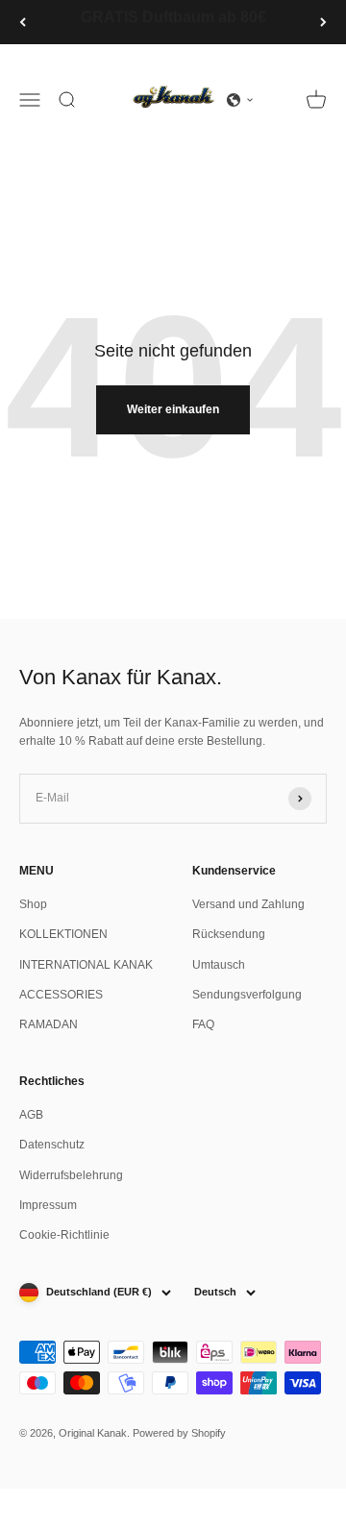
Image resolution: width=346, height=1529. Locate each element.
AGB (31, 1115)
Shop (33, 904)
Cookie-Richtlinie (64, 1235)
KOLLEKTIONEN (63, 934)
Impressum (48, 1205)
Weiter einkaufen (173, 409)
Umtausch (218, 965)
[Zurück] (22, 22)
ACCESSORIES (61, 994)
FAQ (203, 1024)
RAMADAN (48, 1024)
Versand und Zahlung (248, 904)
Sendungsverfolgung (247, 994)
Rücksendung (228, 934)
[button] (240, 99)
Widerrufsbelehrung (71, 1175)
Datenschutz (52, 1144)
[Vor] (323, 22)
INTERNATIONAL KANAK (86, 965)
